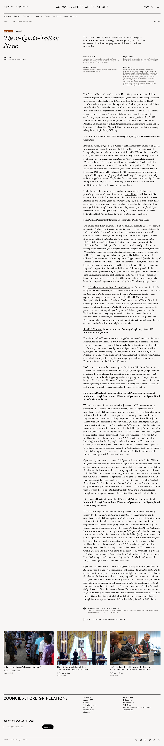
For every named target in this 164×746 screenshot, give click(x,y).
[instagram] (149, 739)
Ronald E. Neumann (92, 329)
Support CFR (8, 7)
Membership (128, 698)
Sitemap (86, 712)
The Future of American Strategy (65, 16)
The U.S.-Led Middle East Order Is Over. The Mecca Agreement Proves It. (73, 668)
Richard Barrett (90, 137)
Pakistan (18, 31)
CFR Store (127, 705)
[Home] (82, 7)
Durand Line (130, 194)
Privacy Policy (88, 710)
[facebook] (136, 739)
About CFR (87, 698)
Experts (37, 16)
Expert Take (8, 31)
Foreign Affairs (21, 7)
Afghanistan (97, 619)
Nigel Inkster (89, 393)
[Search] (152, 7)
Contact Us (87, 707)
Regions (7, 16)
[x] (159, 739)
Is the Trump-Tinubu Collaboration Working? (22, 667)
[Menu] (158, 7)
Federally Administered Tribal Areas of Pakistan (109, 287)
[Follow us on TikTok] (154, 739)
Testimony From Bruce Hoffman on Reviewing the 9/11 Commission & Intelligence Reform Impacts (131, 668)
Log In (146, 7)
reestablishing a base (146, 98)
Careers (86, 702)
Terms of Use (128, 710)
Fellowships (127, 700)
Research (26, 16)
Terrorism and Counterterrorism (114, 619)
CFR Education (88, 705)
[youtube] (145, 739)
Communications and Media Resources (137, 707)
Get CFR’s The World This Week (19, 721)
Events (47, 16)
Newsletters (127, 702)
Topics (16, 16)
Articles (6, 21)
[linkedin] (140, 739)
